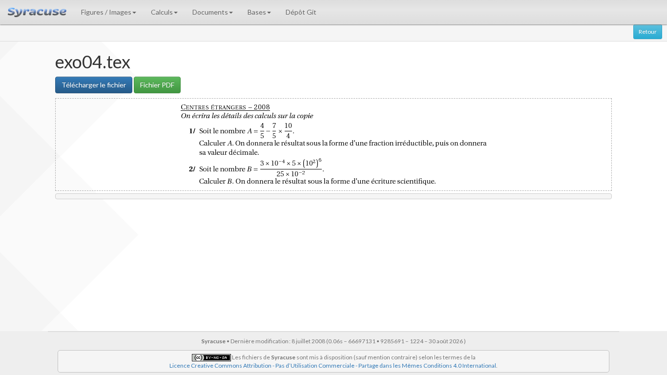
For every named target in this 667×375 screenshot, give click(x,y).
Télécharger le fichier (94, 85)
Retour (648, 31)
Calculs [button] (162, 12)
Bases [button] (257, 12)
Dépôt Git (301, 12)
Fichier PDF (157, 85)
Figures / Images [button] (106, 12)
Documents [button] (210, 12)
